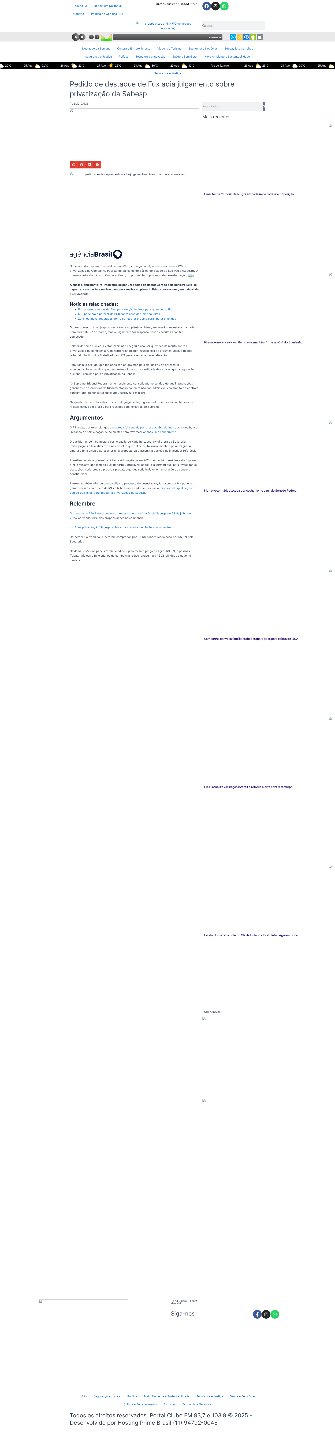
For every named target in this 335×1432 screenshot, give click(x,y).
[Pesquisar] (264, 106)
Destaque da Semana (96, 48)
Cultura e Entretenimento (133, 48)
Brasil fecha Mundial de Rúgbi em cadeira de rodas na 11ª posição (249, 194)
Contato (78, 14)
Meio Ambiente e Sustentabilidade (227, 56)
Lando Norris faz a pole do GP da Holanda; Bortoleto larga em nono (251, 935)
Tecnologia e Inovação (150, 56)
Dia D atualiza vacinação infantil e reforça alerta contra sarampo (248, 787)
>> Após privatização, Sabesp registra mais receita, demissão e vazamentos (120, 527)
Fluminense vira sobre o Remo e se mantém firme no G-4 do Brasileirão (253, 342)
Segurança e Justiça (98, 56)
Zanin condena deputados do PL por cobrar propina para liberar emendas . (127, 318)
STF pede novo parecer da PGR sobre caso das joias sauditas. (119, 314)
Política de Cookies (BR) (107, 14)
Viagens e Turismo (169, 48)
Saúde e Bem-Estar (185, 56)
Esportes (170, 1404)
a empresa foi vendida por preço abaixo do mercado (145, 427)
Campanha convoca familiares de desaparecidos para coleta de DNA (251, 638)
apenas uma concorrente (159, 432)
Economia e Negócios (203, 48)
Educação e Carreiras (239, 48)
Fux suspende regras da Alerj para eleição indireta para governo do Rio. (125, 309)
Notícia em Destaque (108, 5)
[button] (74, 164)
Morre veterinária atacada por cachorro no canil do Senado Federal (250, 490)
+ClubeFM (80, 5)
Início (83, 1396)
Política (124, 56)
